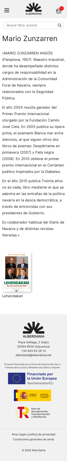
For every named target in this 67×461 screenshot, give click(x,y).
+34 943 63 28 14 (33, 351)
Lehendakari (12, 296)
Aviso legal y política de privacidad (33, 434)
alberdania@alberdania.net (33, 355)
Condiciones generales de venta (33, 439)
